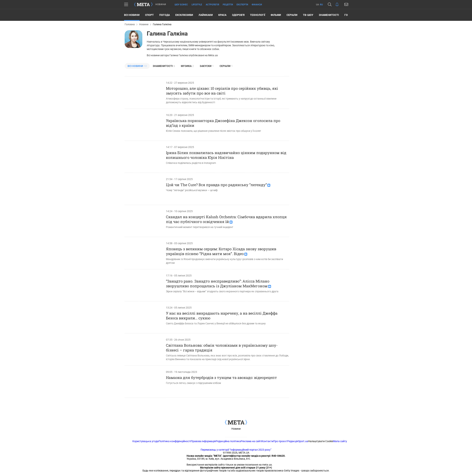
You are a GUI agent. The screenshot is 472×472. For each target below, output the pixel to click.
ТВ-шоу (308, 14)
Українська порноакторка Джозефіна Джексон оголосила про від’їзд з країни (223, 123)
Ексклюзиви (184, 14)
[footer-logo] (236, 422)
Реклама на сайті (251, 441)
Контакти (267, 441)
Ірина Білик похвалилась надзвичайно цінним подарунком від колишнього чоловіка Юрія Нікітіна (226, 155)
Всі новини (132, 14)
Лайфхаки (206, 14)
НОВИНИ (160, 4)
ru (321, 4)
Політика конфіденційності (175, 441)
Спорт (149, 14)
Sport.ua (303, 441)
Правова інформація (203, 441)
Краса (222, 14)
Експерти (242, 4)
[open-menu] (126, 4)
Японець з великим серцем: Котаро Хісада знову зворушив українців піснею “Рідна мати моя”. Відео (221, 251)
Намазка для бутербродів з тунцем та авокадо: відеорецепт (221, 377)
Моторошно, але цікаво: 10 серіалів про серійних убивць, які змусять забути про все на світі (222, 90)
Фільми (276, 14)
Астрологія (212, 4)
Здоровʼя (238, 14)
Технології (257, 14)
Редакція (292, 441)
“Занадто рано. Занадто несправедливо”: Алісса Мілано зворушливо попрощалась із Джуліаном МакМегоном (217, 283)
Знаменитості (329, 14)
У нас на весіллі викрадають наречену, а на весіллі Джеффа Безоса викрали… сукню (221, 315)
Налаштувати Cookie (320, 441)
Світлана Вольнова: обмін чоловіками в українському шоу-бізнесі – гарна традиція (222, 347)
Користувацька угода (145, 441)
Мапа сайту (340, 441)
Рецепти (228, 4)
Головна (130, 24)
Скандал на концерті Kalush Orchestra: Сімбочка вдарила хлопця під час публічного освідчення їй (226, 219)
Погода (164, 14)
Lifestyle (197, 4)
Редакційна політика (228, 441)
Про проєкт (280, 441)
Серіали (292, 14)
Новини (143, 24)
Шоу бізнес (181, 4)
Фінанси (257, 4)
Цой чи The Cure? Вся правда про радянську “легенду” (216, 184)
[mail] (346, 4)
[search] (330, 4)
